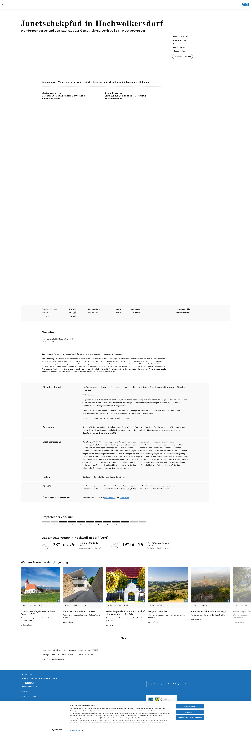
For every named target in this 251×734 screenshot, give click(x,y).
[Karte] (7, 4)
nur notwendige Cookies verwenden (190, 717)
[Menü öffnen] (2, 4)
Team (23, 697)
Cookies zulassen (190, 706)
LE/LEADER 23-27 (27, 701)
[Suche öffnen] (16, 4)
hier (127, 418)
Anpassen (188, 712)
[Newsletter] (10, 4)
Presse (33, 697)
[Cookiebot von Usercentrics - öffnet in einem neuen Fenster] (57, 730)
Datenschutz (50, 701)
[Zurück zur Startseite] (245, 4)
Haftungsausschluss (64, 701)
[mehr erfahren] (40, 596)
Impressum (40, 701)
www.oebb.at (109, 498)
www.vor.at (124, 498)
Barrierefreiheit (78, 701)
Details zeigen (75, 730)
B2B (28, 697)
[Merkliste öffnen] (13, 4)
